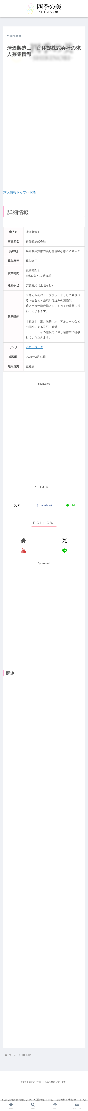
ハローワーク (34, 347)
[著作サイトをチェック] (23, 540)
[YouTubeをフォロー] (23, 551)
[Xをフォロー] (64, 540)
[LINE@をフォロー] (64, 551)
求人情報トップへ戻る (19, 192)
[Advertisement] (44, 127)
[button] (79, 696)
